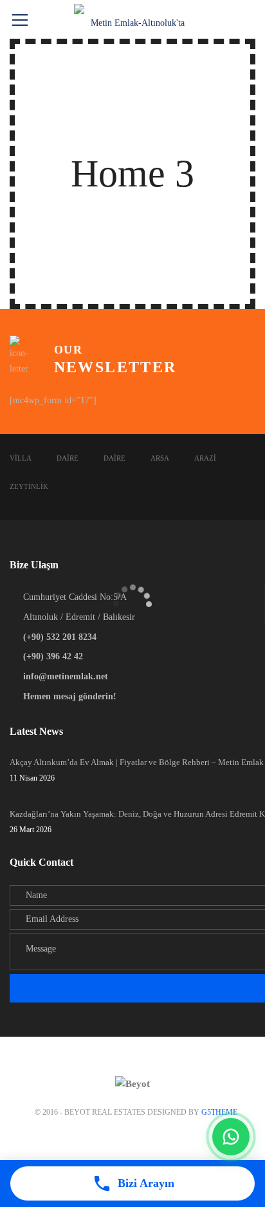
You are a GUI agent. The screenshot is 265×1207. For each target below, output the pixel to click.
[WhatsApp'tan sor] (231, 1136)
